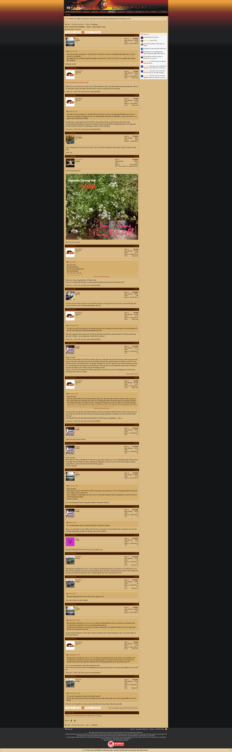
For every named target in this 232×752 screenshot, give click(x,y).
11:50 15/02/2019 (71, 309)
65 (83, 32)
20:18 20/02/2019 (71, 469)
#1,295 (136, 535)
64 (80, 32)
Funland (129, 11)
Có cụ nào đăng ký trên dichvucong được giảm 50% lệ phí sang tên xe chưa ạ (155, 52)
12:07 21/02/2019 (71, 535)
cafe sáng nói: (72, 325)
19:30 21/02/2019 (71, 604)
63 (77, 32)
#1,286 (136, 246)
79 (94, 32)
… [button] (74, 32)
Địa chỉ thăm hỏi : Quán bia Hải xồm (128, 166)
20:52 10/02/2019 (71, 35)
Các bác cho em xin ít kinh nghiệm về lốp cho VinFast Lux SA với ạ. (154, 76)
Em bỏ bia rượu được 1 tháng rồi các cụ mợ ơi (153, 57)
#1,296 (136, 553)
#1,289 (136, 343)
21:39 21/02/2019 (71, 676)
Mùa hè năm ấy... (151, 37)
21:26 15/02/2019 (71, 343)
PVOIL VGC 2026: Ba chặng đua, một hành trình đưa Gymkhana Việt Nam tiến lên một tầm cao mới (100, 18)
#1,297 (136, 576)
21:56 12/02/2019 (71, 246)
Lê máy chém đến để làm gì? (155, 48)
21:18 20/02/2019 (71, 506)
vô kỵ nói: (71, 262)
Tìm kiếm (67, 14)
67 (89, 32)
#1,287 (136, 289)
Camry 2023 (150, 40)
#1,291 (136, 425)
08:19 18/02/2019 (71, 377)
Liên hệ (132, 729)
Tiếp (98, 32)
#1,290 (136, 377)
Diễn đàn (111, 11)
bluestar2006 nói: (73, 693)
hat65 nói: (71, 522)
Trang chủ (95, 11)
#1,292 (136, 443)
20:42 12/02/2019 (71, 156)
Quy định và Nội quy (142, 729)
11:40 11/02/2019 (71, 68)
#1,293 (136, 469)
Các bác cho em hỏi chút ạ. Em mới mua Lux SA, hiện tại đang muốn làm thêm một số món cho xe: (154, 72)
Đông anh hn (134, 565)
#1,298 (136, 604)
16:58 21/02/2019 (71, 576)
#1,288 (136, 309)
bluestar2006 (70, 29)
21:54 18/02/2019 (71, 425)
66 (86, 32)
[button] (107, 11)
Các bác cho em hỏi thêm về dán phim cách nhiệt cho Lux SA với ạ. (155, 67)
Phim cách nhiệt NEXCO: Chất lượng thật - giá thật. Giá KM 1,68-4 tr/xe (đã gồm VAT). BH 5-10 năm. (117, 750)
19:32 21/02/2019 (71, 638)
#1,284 (136, 133)
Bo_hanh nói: (72, 393)
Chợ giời (138, 11)
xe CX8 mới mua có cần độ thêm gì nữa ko (154, 62)
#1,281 (136, 35)
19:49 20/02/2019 (71, 443)
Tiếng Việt (69, 729)
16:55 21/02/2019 (71, 553)
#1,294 (136, 506)
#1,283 (136, 95)
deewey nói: (71, 51)
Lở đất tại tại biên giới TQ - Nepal (154, 44)
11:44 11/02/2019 (71, 95)
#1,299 (136, 638)
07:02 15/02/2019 (71, 289)
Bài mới (103, 11)
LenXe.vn (86, 11)
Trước (68, 32)
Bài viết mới (145, 34)
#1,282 (136, 68)
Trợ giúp (151, 729)
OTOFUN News (159, 729)
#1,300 (136, 676)
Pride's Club (135, 78)
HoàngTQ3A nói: (73, 620)
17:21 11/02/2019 (71, 133)
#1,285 (136, 156)
